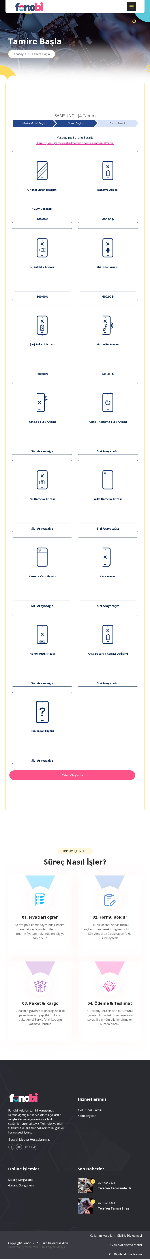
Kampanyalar (87, 1116)
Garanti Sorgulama (21, 1185)
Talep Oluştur (71, 775)
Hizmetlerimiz (92, 1099)
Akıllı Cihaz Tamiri (90, 1110)
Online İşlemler (23, 1168)
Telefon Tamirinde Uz (114, 1188)
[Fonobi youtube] (19, 1147)
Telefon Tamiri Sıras (113, 1208)
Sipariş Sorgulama (20, 1180)
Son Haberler (91, 1168)
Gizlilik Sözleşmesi (129, 1236)
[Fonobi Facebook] (11, 1147)
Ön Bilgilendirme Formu (125, 1254)
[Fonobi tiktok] (34, 1147)
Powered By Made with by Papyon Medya (36, 1247)
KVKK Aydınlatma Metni (126, 1245)
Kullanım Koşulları (102, 1236)
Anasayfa (32, 54)
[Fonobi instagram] (27, 1147)
